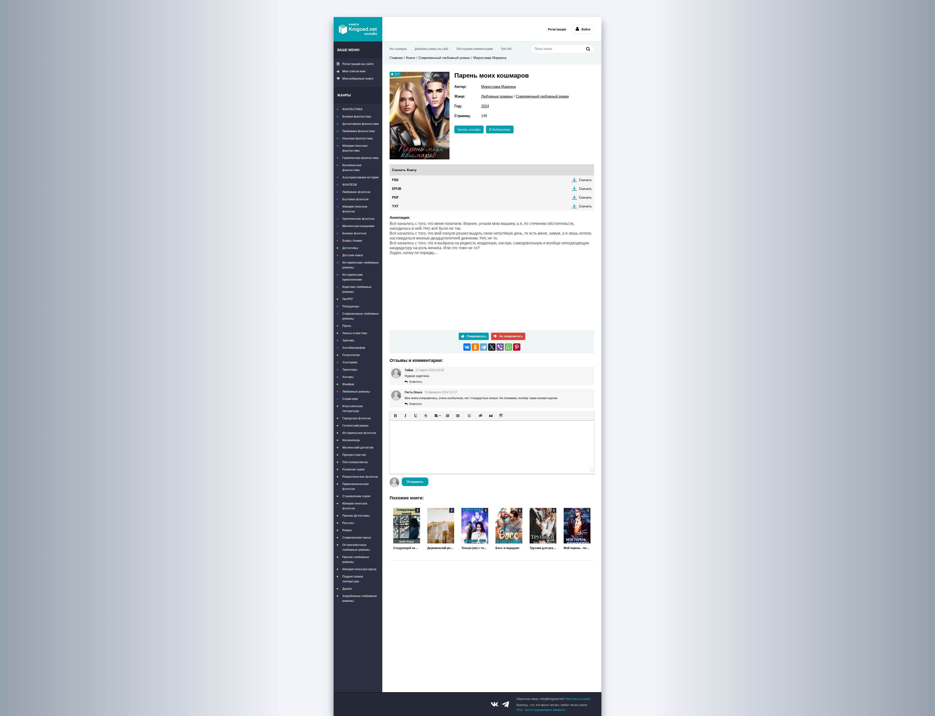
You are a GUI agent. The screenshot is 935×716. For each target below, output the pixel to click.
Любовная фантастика (358, 131)
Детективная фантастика (360, 124)
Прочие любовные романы (355, 559)
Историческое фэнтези (359, 433)
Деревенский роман (440, 548)
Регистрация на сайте (358, 64)
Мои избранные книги (357, 78)
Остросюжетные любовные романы (356, 547)
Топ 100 (506, 49)
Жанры (344, 95)
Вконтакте (494, 704)
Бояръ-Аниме (352, 240)
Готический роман (355, 425)
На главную (398, 49)
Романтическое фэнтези (360, 476)
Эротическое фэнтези (358, 218)
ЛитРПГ (347, 299)
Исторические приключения (352, 277)
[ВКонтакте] (467, 347)
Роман (347, 530)
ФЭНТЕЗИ (349, 184)
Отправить (415, 482)
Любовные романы (356, 391)
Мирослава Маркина (489, 58)
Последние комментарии (475, 49)
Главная (396, 58)
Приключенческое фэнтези (355, 486)
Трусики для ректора (543, 548)
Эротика (348, 340)
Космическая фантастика (351, 168)
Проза (346, 326)
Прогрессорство (354, 455)
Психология (351, 355)
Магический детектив (357, 447)
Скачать (585, 180)
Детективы (350, 248)
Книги (410, 58)
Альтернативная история (360, 177)
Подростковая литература (352, 579)
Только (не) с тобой (474, 548)
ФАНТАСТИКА (352, 109)
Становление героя (356, 496)
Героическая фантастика (360, 158)
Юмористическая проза (359, 569)
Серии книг (350, 399)
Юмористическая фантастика (354, 148)
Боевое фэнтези (354, 233)
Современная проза (356, 537)
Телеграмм (505, 704)
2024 (485, 106)
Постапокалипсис (355, 462)
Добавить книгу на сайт (432, 49)
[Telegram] (483, 347)
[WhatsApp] (508, 347)
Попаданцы (350, 306)
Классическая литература (352, 408)
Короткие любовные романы (357, 289)
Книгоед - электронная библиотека (358, 29)
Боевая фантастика (356, 116)
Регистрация (557, 29)
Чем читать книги (578, 699)
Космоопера (351, 440)
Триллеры (349, 369)
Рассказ (348, 523)
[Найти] (588, 49)
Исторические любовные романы (360, 265)
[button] (395, 415)
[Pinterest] (516, 347)
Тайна (409, 370)
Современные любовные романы (360, 316)
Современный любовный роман (444, 58)
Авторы (348, 377)
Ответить (415, 382)
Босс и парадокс (508, 548)
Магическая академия (358, 226)
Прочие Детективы (356, 515)
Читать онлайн (469, 129)
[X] (492, 347)
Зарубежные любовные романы (359, 598)
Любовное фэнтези (356, 192)
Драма (347, 588)
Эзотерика (349, 362)
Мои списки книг (354, 71)
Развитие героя (353, 469)
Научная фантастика (357, 138)
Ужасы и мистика (354, 333)
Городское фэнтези (356, 418)
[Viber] (500, 347)
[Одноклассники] (475, 347)
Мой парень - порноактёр (577, 548)
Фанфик (348, 384)
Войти (585, 29)
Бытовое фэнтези (355, 199)
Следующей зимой (406, 548)
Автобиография (353, 347)
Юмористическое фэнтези (354, 209)
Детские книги (352, 255)
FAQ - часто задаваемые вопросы (540, 710)
